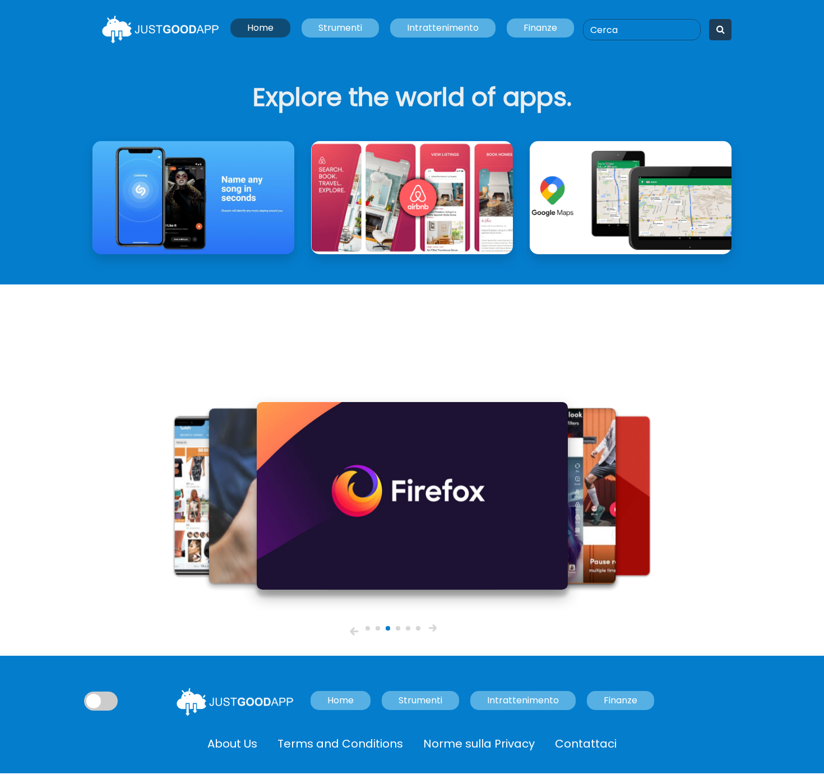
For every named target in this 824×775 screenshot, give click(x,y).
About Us (232, 743)
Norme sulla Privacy (479, 743)
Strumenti (340, 27)
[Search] (720, 29)
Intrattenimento (443, 27)
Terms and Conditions (340, 743)
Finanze (540, 27)
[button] (354, 631)
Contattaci (586, 743)
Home (260, 27)
